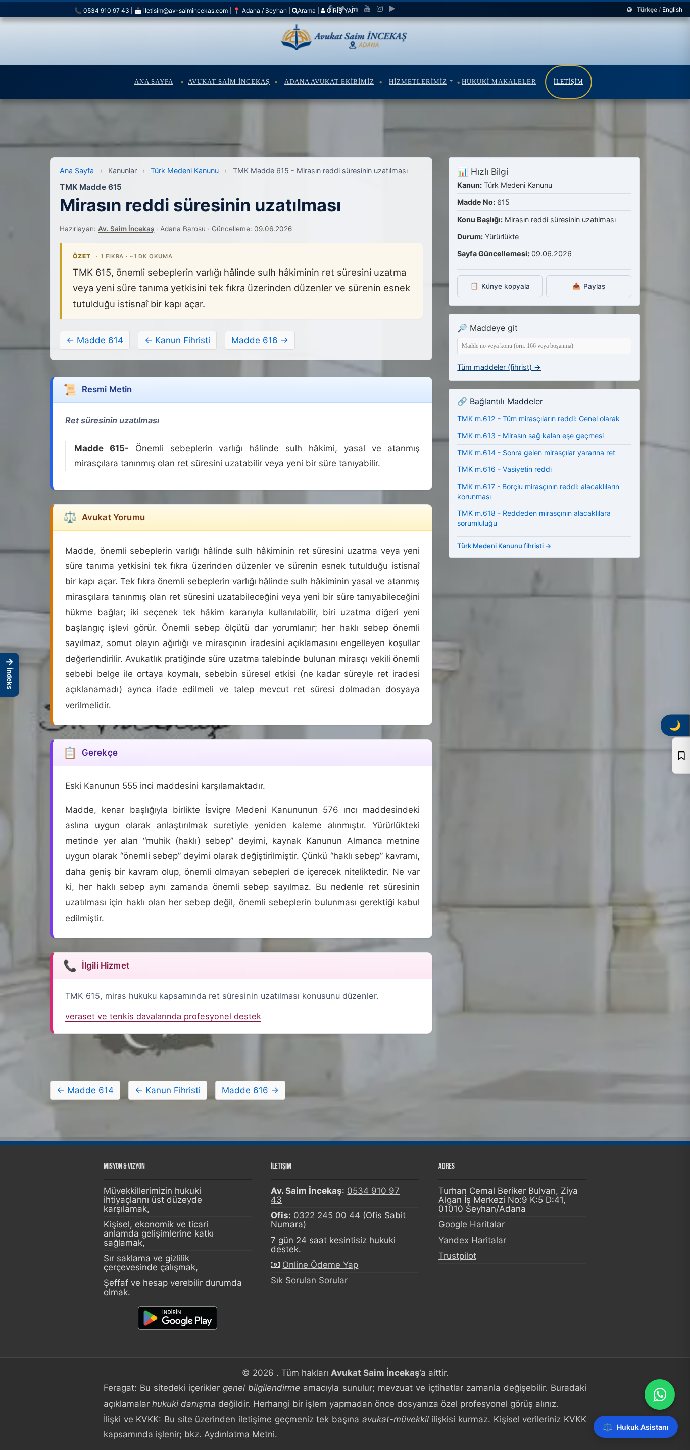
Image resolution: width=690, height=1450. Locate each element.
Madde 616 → (259, 340)
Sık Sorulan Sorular (309, 1280)
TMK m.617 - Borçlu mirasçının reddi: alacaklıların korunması (538, 491)
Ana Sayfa (153, 81)
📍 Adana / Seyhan (260, 10)
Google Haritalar (471, 1224)
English (672, 9)
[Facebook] (330, 9)
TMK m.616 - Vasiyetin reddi (504, 469)
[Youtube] (367, 9)
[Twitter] (341, 9)
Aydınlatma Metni (239, 1434)
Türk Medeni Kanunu (185, 170)
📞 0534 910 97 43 (101, 10)
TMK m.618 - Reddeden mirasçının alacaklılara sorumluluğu (534, 518)
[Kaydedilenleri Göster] (681, 755)
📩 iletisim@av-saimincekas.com (181, 10)
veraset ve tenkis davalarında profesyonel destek (163, 1016)
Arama (307, 10)
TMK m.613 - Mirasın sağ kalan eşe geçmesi (530, 435)
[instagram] (380, 9)
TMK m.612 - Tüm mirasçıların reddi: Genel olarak (538, 418)
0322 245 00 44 (326, 1215)
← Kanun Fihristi (177, 340)
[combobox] (544, 346)
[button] (9, 675)
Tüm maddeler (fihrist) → (499, 367)
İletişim (568, 81)
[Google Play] (392, 9)
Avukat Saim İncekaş (229, 81)
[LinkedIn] (355, 9)
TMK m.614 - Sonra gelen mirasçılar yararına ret (536, 452)
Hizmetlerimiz (418, 81)
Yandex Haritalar (472, 1240)
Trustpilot (457, 1256)
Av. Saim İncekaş (126, 229)
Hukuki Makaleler (499, 81)
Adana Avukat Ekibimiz (329, 81)
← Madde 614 (94, 340)
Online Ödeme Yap (320, 1265)
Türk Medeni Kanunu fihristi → (504, 546)
